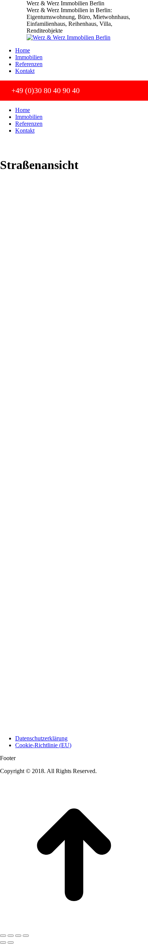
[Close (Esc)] (3, 936)
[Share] (11, 936)
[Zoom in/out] (26, 936)
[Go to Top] (74, 926)
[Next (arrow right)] (11, 942)
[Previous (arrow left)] (3, 942)
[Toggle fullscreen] (18, 936)
